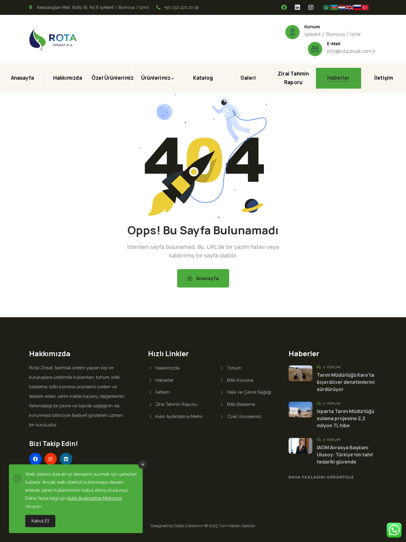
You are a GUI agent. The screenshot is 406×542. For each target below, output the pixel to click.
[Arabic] (327, 7)
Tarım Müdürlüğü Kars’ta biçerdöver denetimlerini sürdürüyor (345, 382)
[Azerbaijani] (334, 7)
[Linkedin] (297, 7)
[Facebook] (284, 7)
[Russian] (357, 7)
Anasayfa (207, 278)
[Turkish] (365, 7)
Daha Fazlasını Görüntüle (321, 477)
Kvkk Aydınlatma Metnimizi (94, 498)
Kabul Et (40, 521)
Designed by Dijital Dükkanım (177, 525)
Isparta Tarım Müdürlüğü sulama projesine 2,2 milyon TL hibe (345, 418)
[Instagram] (311, 7)
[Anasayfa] (53, 40)
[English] (350, 7)
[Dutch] (342, 7)
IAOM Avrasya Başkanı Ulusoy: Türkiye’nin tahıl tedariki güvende (345, 454)
